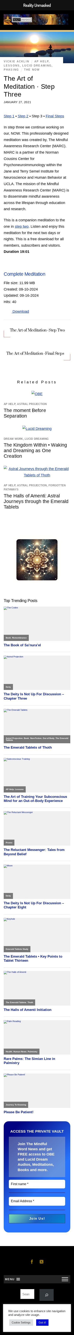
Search (37, 1286)
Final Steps (55, 116)
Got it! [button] (42, 1322)
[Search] (46, 1295)
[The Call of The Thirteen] (37, 579)
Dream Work (13, 439)
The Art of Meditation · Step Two (37, 330)
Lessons (12, 65)
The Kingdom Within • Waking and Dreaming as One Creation (35, 450)
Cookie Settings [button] (21, 1322)
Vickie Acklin (16, 61)
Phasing (11, 69)
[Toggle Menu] (65, 1279)
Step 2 (23, 116)
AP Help (41, 61)
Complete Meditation (24, 274)
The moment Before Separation (25, 413)
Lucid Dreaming (37, 65)
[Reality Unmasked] (36, 22)
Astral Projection (32, 404)
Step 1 (9, 116)
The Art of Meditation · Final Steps (35, 353)
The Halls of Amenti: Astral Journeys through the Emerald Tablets (36, 501)
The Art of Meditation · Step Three (29, 86)
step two (22, 226)
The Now (32, 69)
